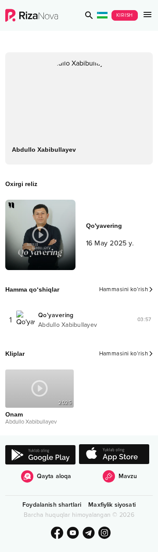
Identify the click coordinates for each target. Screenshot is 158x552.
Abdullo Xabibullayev (67, 325)
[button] (89, 15)
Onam (14, 414)
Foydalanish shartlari (51, 504)
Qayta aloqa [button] (54, 476)
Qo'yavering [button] (56, 315)
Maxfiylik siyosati (112, 504)
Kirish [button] (124, 15)
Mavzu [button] (127, 476)
